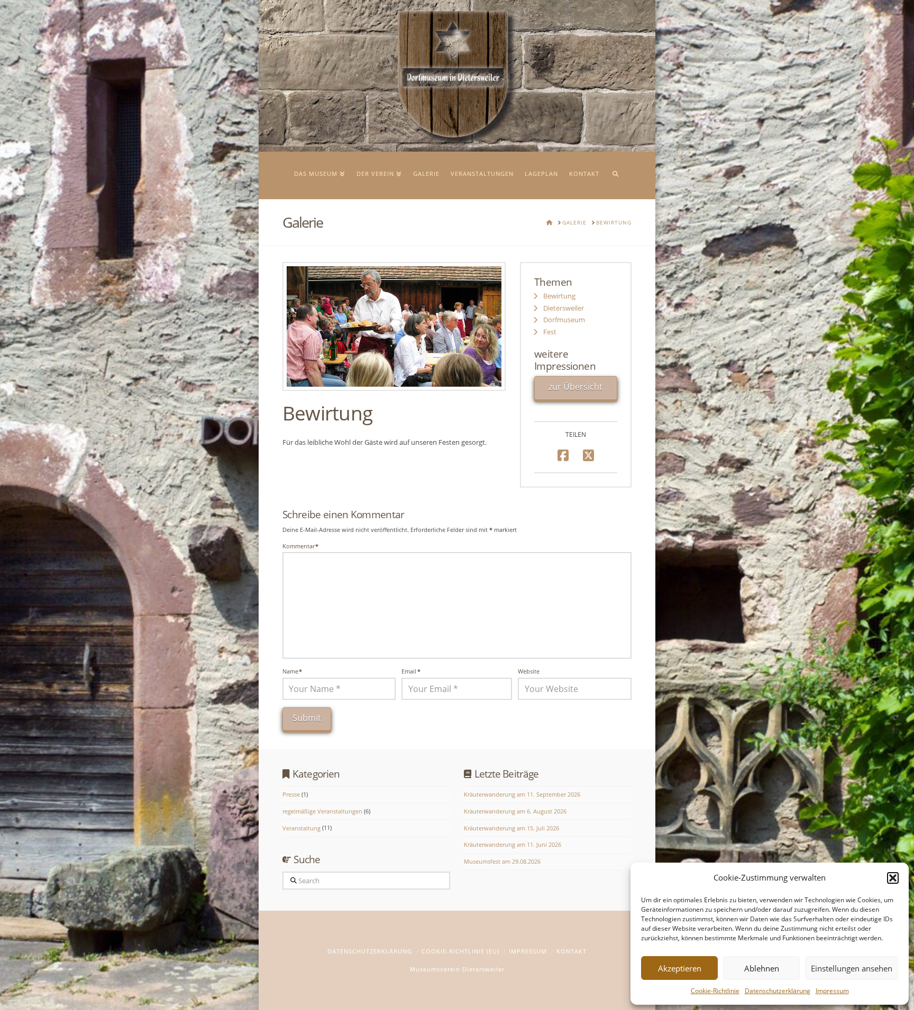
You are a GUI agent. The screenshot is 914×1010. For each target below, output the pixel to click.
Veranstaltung (301, 828)
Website (529, 671)
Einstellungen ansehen (851, 968)
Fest (549, 332)
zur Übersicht (575, 386)
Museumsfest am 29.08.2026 (502, 861)
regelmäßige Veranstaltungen (322, 811)
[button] (893, 878)
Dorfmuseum (564, 319)
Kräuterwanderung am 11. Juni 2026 (512, 844)
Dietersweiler (563, 308)
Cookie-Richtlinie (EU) (460, 951)
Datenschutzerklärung (777, 990)
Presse (291, 794)
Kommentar (300, 546)
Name (292, 671)
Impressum (832, 990)
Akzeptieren (679, 968)
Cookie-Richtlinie (715, 990)
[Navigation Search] (615, 175)
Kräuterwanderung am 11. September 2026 (522, 794)
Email (410, 671)
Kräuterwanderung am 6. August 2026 (515, 811)
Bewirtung (559, 296)
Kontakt (571, 951)
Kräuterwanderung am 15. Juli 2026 (511, 828)
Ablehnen (761, 968)
